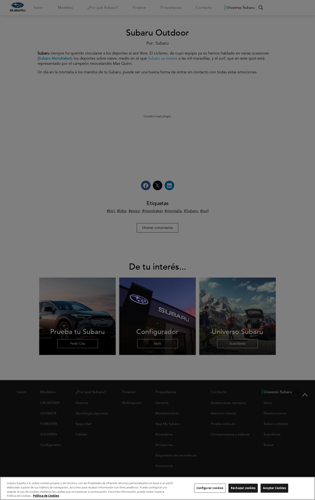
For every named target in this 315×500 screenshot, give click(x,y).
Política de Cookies (46, 495)
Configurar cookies (209, 488)
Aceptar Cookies (274, 488)
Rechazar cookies (243, 488)
